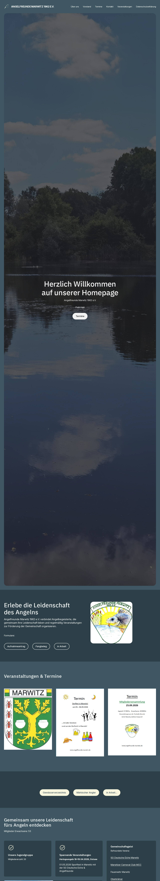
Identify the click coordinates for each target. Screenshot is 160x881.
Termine (80, 316)
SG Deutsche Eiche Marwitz (125, 857)
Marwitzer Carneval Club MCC (126, 864)
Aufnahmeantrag (16, 646)
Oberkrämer (117, 879)
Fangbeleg (41, 646)
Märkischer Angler (86, 792)
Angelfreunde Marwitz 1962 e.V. (32, 6)
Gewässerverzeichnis (54, 792)
